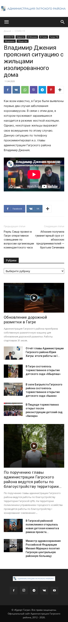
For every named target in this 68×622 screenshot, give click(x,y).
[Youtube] (54, 590)
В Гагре (43, 37)
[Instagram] (24, 590)
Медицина (10, 41)
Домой (7, 31)
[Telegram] (42, 90)
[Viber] (33, 90)
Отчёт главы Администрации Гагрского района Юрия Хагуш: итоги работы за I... (45, 352)
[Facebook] (7, 90)
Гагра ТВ (54, 37)
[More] (60, 90)
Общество (22, 41)
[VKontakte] (44, 590)
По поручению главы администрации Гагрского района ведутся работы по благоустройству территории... (33, 479)
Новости (20, 37)
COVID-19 (20, 31)
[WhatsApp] (25, 90)
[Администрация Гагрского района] (34, 8)
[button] (6, 22)
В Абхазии (32, 37)
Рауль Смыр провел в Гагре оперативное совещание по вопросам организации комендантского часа (19, 239)
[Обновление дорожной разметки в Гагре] (34, 298)
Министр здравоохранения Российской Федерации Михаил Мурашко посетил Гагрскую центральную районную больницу (43, 548)
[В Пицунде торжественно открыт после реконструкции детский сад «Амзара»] (13, 409)
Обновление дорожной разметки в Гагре (25, 319)
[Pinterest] (51, 90)
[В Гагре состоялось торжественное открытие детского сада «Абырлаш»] (13, 371)
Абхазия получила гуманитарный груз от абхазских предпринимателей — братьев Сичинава (49, 239)
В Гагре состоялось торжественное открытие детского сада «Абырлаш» (43, 370)
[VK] (16, 90)
